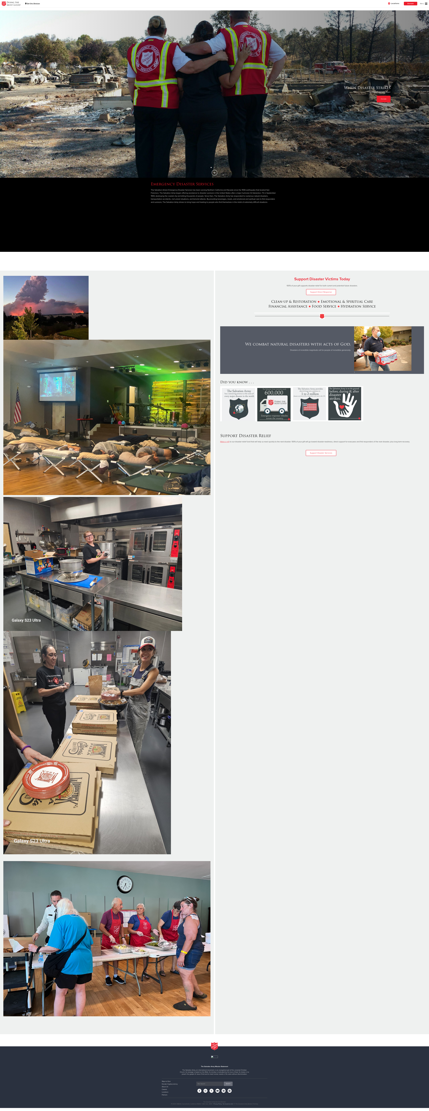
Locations (394, 3)
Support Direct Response (321, 292)
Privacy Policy (217, 1104)
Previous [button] (5, 94)
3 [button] (218, 167)
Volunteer (382, 96)
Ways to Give (166, 1081)
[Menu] (423, 3)
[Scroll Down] (214, 172)
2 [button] (214, 167)
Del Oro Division (33, 4)
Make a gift (224, 442)
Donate (410, 4)
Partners (164, 1095)
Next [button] (423, 94)
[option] (214, 94)
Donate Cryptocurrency (170, 1084)
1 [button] (211, 167)
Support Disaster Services (321, 453)
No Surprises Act (228, 1104)
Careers (164, 1089)
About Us (165, 1087)
